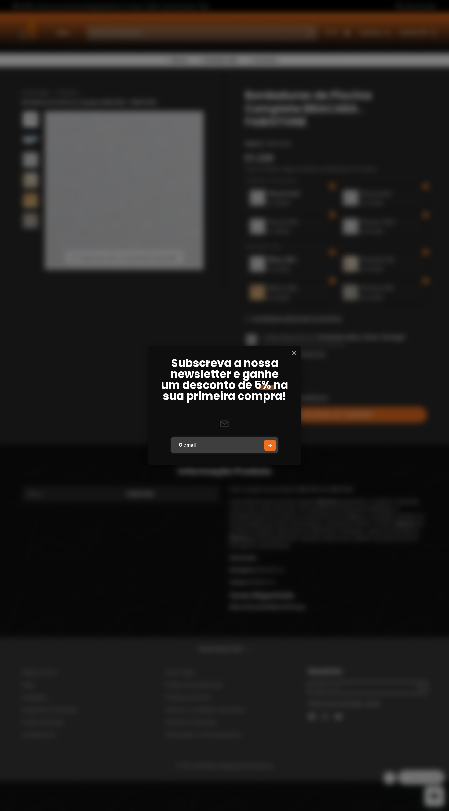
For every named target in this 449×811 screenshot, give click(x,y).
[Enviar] (270, 445)
